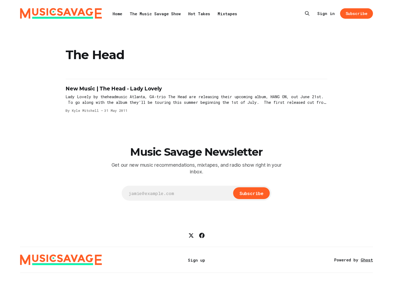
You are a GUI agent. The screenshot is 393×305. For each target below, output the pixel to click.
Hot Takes (199, 13)
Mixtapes (227, 13)
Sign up (196, 260)
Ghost (367, 259)
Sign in (326, 13)
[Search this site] (307, 13)
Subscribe (356, 13)
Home (117, 13)
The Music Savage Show (155, 13)
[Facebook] (202, 235)
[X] (191, 235)
